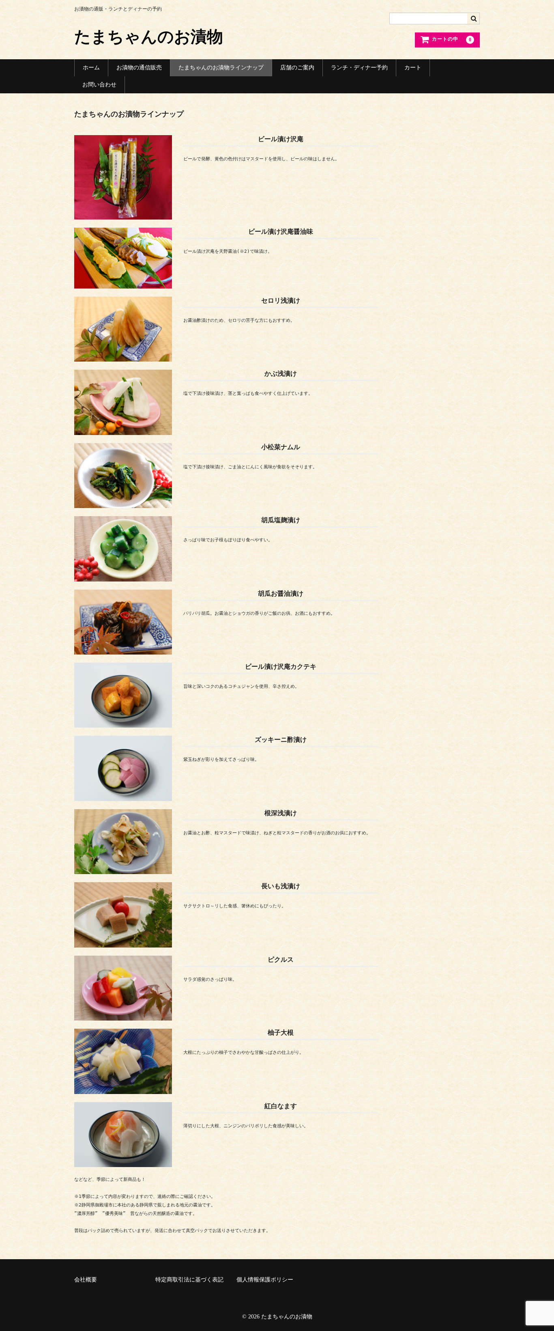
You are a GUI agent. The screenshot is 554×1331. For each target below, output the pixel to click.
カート (412, 68)
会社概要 (85, 1280)
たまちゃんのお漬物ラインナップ (221, 68)
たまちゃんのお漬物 (148, 37)
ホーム (91, 68)
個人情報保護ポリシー (264, 1280)
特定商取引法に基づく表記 (189, 1280)
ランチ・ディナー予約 (359, 68)
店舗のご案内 (297, 68)
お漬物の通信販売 (139, 68)
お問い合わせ (99, 85)
